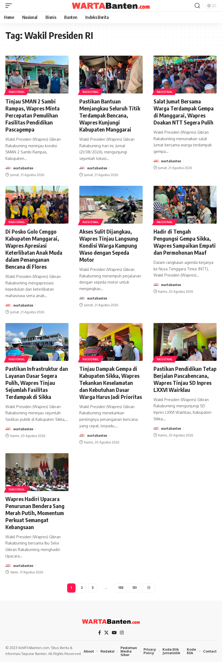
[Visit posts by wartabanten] (8, 168)
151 (134, 588)
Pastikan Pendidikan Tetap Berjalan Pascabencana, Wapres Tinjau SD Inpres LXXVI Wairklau (185, 379)
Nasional (17, 91)
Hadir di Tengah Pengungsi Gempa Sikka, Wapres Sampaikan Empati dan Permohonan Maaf (185, 242)
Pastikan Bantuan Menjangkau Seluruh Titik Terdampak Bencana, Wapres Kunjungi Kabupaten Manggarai (109, 115)
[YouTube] (114, 632)
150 (120, 588)
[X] (106, 632)
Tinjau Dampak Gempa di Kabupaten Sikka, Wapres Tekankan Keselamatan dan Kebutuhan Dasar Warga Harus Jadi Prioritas (110, 382)
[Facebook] (99, 632)
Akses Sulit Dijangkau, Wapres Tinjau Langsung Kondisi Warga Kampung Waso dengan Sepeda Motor (108, 245)
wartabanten (23, 168)
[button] (10, 6)
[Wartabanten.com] (111, 5)
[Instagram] (122, 632)
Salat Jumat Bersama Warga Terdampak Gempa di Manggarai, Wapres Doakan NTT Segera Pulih (184, 112)
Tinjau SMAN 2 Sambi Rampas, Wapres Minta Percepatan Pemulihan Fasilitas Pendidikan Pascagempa (32, 115)
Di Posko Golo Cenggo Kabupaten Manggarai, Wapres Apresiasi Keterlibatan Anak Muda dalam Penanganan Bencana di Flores (33, 249)
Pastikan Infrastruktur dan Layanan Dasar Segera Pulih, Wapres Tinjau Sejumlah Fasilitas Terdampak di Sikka (36, 382)
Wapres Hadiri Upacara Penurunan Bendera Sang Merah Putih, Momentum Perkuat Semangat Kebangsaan (34, 512)
